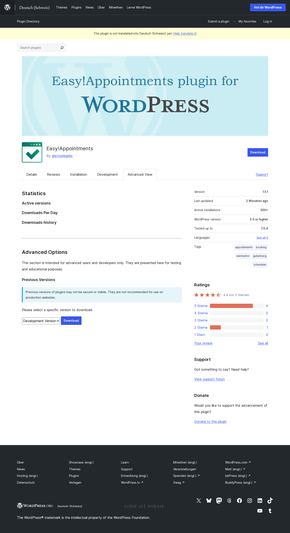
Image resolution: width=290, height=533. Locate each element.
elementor (243, 255)
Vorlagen (75, 482)
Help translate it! (185, 33)
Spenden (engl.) (186, 475)
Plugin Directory (28, 21)
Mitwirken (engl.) (185, 462)
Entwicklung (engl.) (134, 475)
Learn (125, 462)
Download (257, 152)
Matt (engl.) (235, 469)
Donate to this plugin (210, 421)
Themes (74, 469)
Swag (179, 482)
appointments (244, 247)
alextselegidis (62, 156)
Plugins (74, 475)
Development (107, 174)
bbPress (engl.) (238, 475)
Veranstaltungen (184, 469)
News (21, 469)
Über (20, 462)
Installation (78, 174)
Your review (203, 343)
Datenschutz (26, 482)
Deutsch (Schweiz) (70, 506)
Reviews (53, 174)
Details (31, 174)
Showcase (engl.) (81, 462)
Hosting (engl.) (27, 475)
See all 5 (262, 237)
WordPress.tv (132, 482)
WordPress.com (238, 462)
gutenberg (259, 255)
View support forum (209, 379)
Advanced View (140, 174)
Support (262, 174)
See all (263, 343)
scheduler (260, 264)
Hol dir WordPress (268, 7)
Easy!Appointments (69, 148)
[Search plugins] (62, 47)
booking (261, 247)
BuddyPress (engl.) (240, 482)
